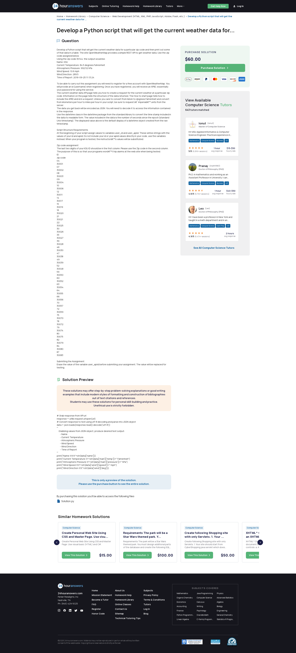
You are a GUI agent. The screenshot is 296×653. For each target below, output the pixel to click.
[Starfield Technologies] (192, 641)
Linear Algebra (183, 619)
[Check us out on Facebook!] (64, 610)
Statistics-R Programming (228, 619)
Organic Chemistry (185, 597)
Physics (220, 593)
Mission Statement (102, 595)
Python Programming (186, 615)
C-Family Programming (206, 619)
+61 (226, 140)
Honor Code (98, 613)
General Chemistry (224, 615)
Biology (220, 606)
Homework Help (123, 595)
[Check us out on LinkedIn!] (70, 610)
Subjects (148, 590)
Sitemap (119, 613)
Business (220, 140)
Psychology (201, 610)
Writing (200, 606)
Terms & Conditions (154, 599)
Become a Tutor (100, 599)
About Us (120, 590)
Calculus (200, 602)
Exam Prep (220, 226)
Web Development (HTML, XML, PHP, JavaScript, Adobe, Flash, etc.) (148, 16)
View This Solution (75, 555)
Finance (180, 610)
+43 (226, 183)
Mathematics (194, 140)
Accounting (182, 606)
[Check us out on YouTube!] (81, 610)
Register (96, 608)
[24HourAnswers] (67, 6)
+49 (228, 226)
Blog (146, 613)
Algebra (220, 602)
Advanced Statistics (225, 597)
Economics (181, 602)
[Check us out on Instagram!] (59, 610)
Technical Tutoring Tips (127, 618)
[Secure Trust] (215, 641)
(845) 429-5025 (69, 603)
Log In (147, 608)
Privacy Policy (151, 595)
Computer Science (99, 16)
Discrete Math (203, 615)
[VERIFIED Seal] (232, 642)
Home (60, 16)
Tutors (147, 604)
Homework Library (76, 16)
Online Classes (123, 604)
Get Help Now (218, 6)
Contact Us (121, 608)
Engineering (222, 610)
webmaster (75, 643)
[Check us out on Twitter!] (75, 610)
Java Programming (205, 593)
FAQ (94, 604)
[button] (181, 6)
